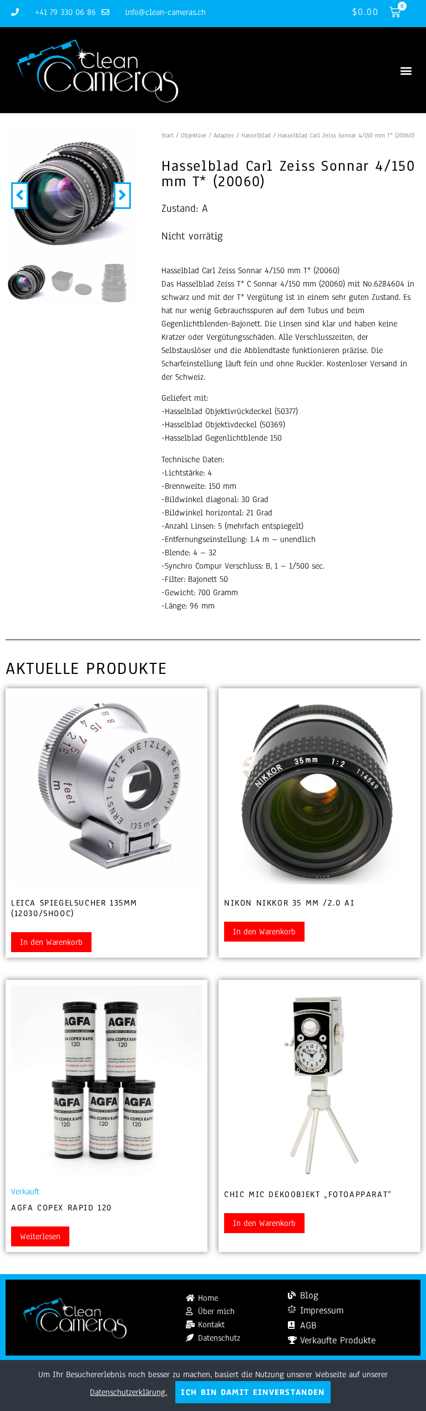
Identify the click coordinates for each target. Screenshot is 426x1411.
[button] (406, 70)
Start (167, 135)
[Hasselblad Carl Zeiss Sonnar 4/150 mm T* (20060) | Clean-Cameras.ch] (71, 195)
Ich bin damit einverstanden (252, 1392)
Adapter (224, 135)
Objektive (193, 135)
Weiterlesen (40, 1236)
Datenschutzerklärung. (128, 1392)
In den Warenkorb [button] (51, 942)
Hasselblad (256, 135)
